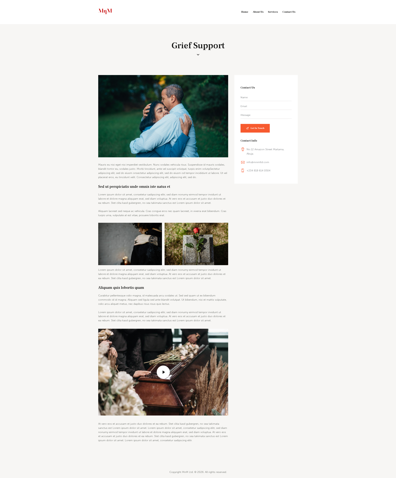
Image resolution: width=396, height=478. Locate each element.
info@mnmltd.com (258, 162)
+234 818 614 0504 (258, 170)
